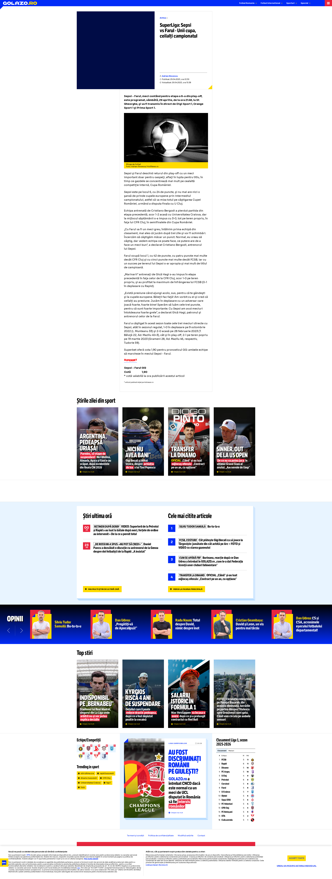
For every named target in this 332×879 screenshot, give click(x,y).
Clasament (221, 751)
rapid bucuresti (107, 773)
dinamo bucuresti (89, 778)
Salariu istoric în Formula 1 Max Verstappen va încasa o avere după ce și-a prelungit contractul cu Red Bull (189, 694)
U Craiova (226, 791)
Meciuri (231, 751)
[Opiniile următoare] (21, 630)
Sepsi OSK (226, 799)
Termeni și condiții (135, 835)
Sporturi (290, 3)
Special (304, 3)
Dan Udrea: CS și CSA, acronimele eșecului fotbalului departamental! (302, 624)
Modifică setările (185, 835)
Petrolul (225, 779)
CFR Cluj (106, 778)
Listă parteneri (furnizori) (157, 865)
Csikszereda (227, 819)
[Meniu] (328, 3)
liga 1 (108, 783)
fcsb (83, 787)
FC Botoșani (227, 811)
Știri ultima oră (97, 515)
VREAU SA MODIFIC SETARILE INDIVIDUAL (296, 866)
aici (78, 868)
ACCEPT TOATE (296, 858)
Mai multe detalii (91, 859)
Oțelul (224, 795)
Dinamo (225, 767)
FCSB (224, 759)
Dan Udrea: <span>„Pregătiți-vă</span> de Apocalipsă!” (121, 624)
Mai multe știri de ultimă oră (103, 589)
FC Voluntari (227, 803)
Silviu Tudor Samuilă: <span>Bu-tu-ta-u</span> (60, 624)
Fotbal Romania (246, 3)
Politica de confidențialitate (161, 835)
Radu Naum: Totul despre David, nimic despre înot (181, 624)
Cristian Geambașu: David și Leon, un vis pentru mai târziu (241, 624)
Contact (201, 835)
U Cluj (224, 775)
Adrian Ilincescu (170, 76)
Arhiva (163, 18)
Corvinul (225, 783)
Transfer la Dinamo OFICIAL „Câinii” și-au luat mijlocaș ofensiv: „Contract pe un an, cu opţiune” (189, 441)
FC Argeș (226, 771)
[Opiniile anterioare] (9, 630)
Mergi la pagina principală (187, 589)
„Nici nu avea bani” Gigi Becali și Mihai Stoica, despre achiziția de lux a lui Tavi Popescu (143, 441)
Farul (224, 787)
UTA (223, 815)
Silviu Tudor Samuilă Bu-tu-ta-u (207, 528)
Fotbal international (270, 3)
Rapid (224, 763)
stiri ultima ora (87, 773)
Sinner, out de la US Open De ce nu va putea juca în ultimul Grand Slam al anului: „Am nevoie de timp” (234, 441)
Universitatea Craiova (90, 783)
